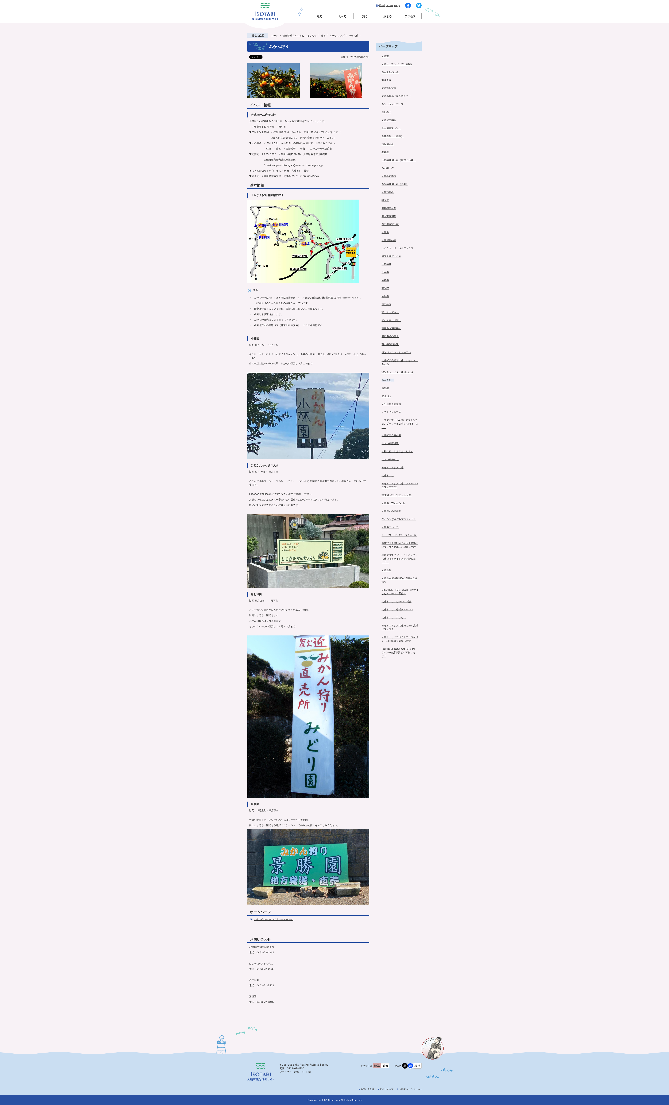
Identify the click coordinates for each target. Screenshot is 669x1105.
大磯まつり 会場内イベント (397, 609)
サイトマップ (386, 1089)
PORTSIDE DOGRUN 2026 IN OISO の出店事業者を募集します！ (398, 652)
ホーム (274, 35)
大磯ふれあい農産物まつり (396, 95)
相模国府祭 (388, 144)
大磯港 (385, 232)
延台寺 (385, 272)
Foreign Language (389, 5)
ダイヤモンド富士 (391, 320)
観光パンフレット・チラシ (396, 352)
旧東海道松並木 (390, 336)
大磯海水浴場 (389, 87)
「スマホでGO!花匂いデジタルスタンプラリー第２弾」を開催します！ (400, 423)
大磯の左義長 (389, 176)
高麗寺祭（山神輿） (392, 136)
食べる (342, 16)
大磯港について (390, 527)
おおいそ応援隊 (390, 443)
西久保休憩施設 (390, 344)
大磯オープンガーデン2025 (397, 64)
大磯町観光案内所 (391, 435)
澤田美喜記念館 (390, 224)
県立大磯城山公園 (391, 256)
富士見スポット (390, 312)
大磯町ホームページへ (410, 1089)
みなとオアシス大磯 (392, 467)
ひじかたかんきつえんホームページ (273, 919)
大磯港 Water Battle (393, 503)
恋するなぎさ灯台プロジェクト (399, 519)
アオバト (386, 396)
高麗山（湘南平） (391, 328)
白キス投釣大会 (390, 72)
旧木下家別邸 (389, 216)
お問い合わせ (367, 1089)
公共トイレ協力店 (391, 411)
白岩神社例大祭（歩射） (395, 184)
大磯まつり (388, 475)
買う (365, 16)
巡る (319, 16)
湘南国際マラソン (391, 128)
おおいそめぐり (390, 459)
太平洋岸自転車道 (391, 404)
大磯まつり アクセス (394, 617)
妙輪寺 (385, 280)
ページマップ (337, 35)
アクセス (410, 16)
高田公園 (386, 304)
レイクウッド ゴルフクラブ (397, 248)
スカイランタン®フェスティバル (399, 535)
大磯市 (385, 56)
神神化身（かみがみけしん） (397, 451)
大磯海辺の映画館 (391, 511)
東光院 (385, 288)
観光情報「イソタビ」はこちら (299, 35)
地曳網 (385, 388)
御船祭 (385, 152)
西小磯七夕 (388, 168)
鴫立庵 (385, 200)
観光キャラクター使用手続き (397, 372)
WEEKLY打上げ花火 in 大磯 (397, 495)
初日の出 (386, 111)
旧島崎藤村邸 (389, 208)
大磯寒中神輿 (389, 120)
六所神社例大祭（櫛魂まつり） (399, 160)
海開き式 (386, 79)
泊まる (387, 16)
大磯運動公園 (389, 240)
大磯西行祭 (388, 192)
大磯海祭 (386, 570)
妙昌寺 (385, 296)
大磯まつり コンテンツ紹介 (397, 601)
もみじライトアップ (392, 103)
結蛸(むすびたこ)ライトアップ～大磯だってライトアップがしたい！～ (399, 558)
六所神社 (386, 264)
